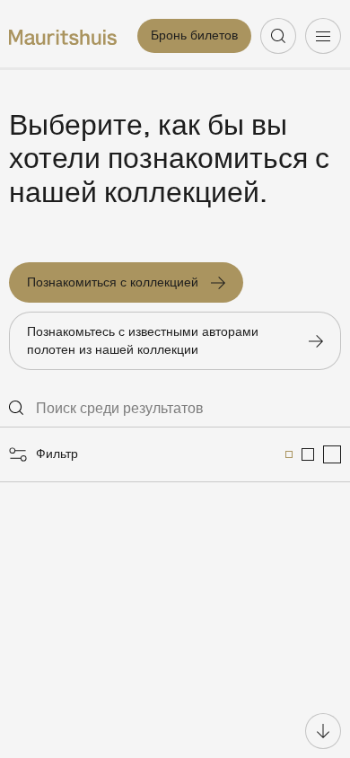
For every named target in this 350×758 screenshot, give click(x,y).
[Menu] (323, 36)
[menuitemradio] (289, 454)
